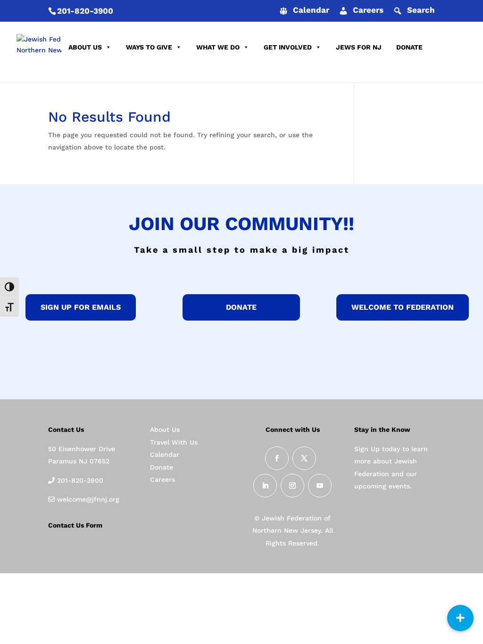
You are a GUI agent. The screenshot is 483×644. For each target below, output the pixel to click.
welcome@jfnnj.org (87, 499)
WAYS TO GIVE (149, 47)
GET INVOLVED (288, 47)
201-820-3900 (85, 11)
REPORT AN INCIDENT (104, 70)
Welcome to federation (402, 307)
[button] (460, 618)
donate (241, 307)
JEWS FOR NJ (359, 47)
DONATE (409, 47)
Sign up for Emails (81, 307)
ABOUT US (85, 47)
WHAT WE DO (218, 47)
